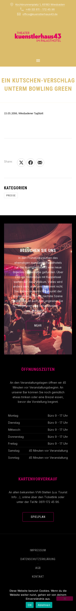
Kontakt (38, 576)
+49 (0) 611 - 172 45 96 (40, 9)
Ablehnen (44, 605)
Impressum (38, 550)
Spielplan (38, 516)
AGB (38, 568)
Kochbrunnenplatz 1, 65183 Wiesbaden (40, 4)
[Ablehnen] (64, 598)
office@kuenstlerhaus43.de (40, 14)
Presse (11, 195)
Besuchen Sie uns (38, 250)
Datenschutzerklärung (38, 559)
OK (30, 605)
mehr (38, 325)
